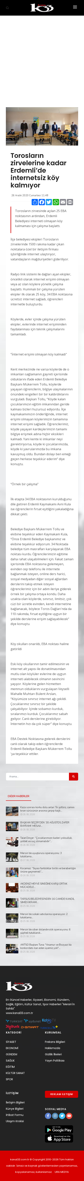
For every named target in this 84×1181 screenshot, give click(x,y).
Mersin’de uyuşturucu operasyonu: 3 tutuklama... (41, 855)
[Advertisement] (42, 59)
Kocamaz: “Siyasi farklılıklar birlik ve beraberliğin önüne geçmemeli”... (48, 870)
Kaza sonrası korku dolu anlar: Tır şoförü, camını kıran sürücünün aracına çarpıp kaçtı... (47, 809)
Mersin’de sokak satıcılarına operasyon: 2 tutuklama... (44, 916)
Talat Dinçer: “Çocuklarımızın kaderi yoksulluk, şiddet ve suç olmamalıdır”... (46, 839)
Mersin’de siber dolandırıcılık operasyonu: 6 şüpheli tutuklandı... (45, 931)
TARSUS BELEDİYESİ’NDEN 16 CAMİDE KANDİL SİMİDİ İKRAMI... (47, 900)
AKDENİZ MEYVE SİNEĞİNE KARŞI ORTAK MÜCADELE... (43, 885)
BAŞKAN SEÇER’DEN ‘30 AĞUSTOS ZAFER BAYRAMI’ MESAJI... (44, 824)
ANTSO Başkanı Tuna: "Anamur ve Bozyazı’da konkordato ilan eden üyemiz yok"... (45, 946)
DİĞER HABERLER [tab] (18, 796)
